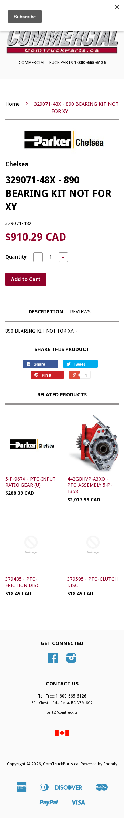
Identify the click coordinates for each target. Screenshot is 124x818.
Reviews (80, 311)
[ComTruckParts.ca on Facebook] (53, 660)
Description (46, 311)
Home (12, 104)
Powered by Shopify (99, 764)
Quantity (16, 257)
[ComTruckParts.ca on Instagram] (71, 660)
